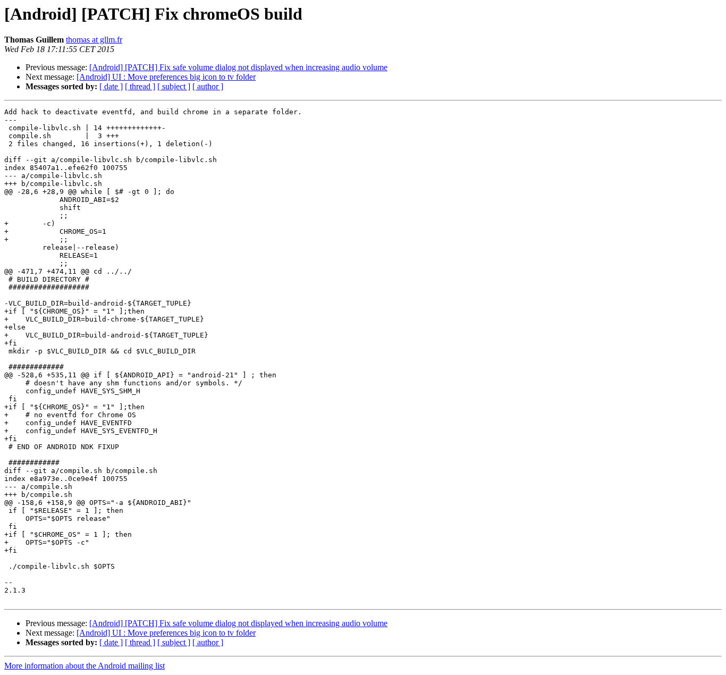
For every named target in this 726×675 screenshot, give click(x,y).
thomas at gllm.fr (94, 39)
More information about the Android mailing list (84, 665)
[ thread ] (140, 86)
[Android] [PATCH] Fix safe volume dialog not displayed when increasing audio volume (238, 67)
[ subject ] (173, 86)
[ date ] (111, 86)
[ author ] (207, 86)
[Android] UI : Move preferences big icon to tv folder (166, 76)
